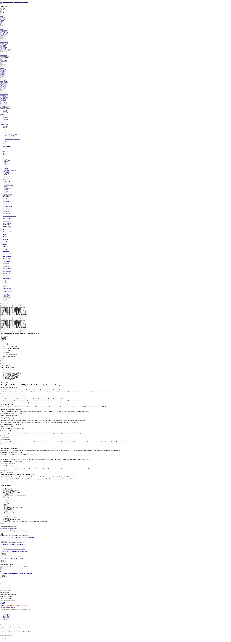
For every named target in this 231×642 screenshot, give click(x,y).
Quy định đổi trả (6, 617)
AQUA (6, 168)
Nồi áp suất (6, 246)
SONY (6, 161)
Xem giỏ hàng (5, 119)
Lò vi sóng (5, 241)
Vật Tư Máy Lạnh (6, 297)
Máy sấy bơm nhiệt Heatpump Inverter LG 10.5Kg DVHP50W (16, 573)
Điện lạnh (5, 126)
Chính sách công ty (6, 614)
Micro (6, 189)
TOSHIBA (7, 174)
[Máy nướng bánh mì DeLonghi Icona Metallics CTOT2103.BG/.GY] (16, 535)
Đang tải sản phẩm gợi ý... (5, 108)
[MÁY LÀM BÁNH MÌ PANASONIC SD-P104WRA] (14, 555)
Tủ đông (5, 141)
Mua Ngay (3, 363)
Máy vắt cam (6, 263)
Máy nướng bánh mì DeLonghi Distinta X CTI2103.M (13, 531)
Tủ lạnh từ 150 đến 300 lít (10, 135)
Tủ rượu (5, 148)
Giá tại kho (5, 110)
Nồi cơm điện (6, 251)
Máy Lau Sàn (6, 213)
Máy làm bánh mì (7, 273)
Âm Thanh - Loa (7, 181)
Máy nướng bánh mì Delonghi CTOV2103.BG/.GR (13, 544)
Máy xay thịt (6, 266)
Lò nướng (5, 239)
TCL (6, 163)
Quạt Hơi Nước (7, 146)
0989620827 (2, 114)
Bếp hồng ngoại (7, 231)
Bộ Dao (6, 283)
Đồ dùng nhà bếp (6, 223)
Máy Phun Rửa (7, 218)
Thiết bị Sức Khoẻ (6, 296)
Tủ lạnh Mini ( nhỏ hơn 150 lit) (11, 134)
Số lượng (2, 358)
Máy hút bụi (6, 211)
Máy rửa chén (6, 276)
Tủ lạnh (5, 132)
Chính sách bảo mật (6, 294)
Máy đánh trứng (8, 282)
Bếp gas (5, 234)
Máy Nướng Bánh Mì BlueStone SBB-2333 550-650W (13, 551)
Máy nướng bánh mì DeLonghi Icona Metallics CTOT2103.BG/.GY (17, 537)
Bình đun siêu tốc (7, 256)
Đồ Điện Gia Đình (6, 195)
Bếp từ (4, 229)
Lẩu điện (5, 249)
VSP (6, 159)
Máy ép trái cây (7, 261)
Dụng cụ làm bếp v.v (8, 278)
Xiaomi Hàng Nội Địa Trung (10, 170)
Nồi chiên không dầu (8, 227)
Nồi (6, 280)
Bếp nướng (5, 236)
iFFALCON (7, 171)
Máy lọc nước (6, 203)
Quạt (4, 151)
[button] (0, 1)
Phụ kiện (4, 285)
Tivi (4, 157)
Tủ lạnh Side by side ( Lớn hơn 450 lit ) (12, 139)
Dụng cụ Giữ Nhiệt (7, 291)
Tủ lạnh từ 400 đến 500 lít (10, 137)
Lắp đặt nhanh (5, 112)
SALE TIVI (5, 293)
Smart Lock (6, 199)
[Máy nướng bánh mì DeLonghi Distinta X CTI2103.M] (11, 528)
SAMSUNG (7, 160)
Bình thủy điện (6, 258)
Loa (6, 186)
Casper (6, 165)
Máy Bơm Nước (7, 221)
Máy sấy (5, 179)
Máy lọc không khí (7, 206)
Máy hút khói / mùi (8, 268)
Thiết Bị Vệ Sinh (7, 288)
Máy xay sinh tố (7, 253)
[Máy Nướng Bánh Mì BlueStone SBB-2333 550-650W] (14, 549)
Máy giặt (5, 177)
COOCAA (7, 172)
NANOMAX (7, 184)
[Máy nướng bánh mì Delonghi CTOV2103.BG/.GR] (13, 542)
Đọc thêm (2, 480)
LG (6, 162)
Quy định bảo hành (6, 616)
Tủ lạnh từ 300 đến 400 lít (10, 136)
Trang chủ (5, 299)
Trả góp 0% (5, 111)
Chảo (6, 281)
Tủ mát (5, 143)
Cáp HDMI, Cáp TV (9, 188)
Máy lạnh (5, 130)
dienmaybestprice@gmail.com (9, 607)
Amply (6, 187)
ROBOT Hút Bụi (7, 192)
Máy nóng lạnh (7, 201)
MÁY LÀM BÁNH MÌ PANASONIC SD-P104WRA (13, 558)
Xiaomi (6, 169)
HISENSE (7, 173)
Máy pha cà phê (7, 271)
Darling (6, 164)
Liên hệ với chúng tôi (7, 295)
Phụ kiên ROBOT (8, 194)
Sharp (6, 166)
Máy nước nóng (7, 208)
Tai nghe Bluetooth (9, 185)
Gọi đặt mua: (5, 365)
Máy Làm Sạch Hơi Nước (9, 216)
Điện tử (4, 153)
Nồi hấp (5, 244)
